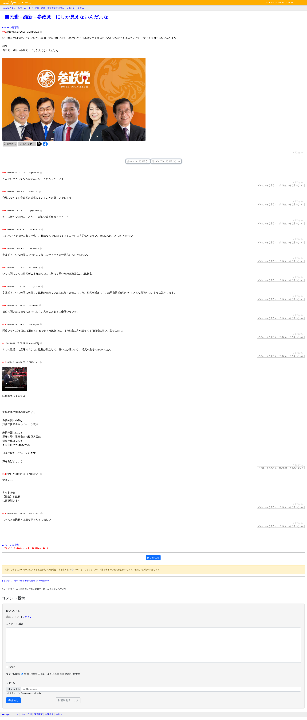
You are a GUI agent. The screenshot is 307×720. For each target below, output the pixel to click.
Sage (11, 667)
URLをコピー (27, 143)
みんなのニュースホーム (14, 8)
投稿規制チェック (68, 700)
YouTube (46, 674)
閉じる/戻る (153, 557)
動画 (34, 674)
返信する (299, 182)
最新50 (81, 8)
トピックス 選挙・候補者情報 (16, 580)
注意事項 (38, 714)
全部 (69, 8)
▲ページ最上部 (11, 544)
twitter (76, 674)
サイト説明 (26, 714)
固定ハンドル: (13, 611)
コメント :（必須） (16, 623)
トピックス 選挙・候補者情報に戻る (46, 8)
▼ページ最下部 (11, 27)
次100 (39, 580)
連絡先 (59, 714)
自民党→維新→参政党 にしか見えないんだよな (56, 16)
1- (74, 8)
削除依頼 (49, 714)
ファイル (10, 682)
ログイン (27, 616)
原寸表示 (11, 144)
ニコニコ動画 (62, 674)
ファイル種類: (13, 674)
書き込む (13, 700)
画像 (26, 674)
